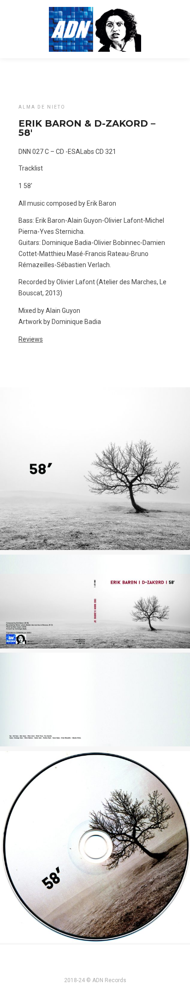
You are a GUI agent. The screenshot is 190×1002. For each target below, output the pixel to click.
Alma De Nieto (41, 107)
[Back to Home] (35, 79)
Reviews (30, 339)
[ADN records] (95, 28)
